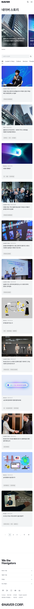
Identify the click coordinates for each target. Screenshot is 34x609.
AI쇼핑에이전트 (9, 408)
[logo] (6, 2)
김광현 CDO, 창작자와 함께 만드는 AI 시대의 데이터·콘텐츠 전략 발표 (16, 285)
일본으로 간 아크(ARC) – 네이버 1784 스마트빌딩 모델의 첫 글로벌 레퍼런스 (14, 40)
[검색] (30, 56)
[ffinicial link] (19, 590)
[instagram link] (11, 590)
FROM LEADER (7, 253)
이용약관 (15, 597)
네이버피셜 (12, 176)
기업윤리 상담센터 (23, 595)
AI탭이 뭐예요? (7, 168)
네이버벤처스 (6, 485)
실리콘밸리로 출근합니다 (9, 477)
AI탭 (7, 176)
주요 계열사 (4, 583)
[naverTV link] (7, 590)
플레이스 (16, 524)
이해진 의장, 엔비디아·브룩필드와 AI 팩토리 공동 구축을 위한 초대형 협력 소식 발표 (16, 92)
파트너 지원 (4, 570)
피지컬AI (14, 44)
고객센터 (15, 595)
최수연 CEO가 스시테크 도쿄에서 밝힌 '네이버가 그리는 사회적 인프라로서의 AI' (16, 362)
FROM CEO (6, 369)
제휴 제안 (9, 595)
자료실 (3, 579)
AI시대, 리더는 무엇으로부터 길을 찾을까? (13, 516)
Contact (3, 595)
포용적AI (14, 331)
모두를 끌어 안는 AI (8, 323)
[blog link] (3, 590)
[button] (2, 61)
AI (31, 44)
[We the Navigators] (9, 562)
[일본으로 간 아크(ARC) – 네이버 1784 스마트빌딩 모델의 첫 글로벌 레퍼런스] (15, 30)
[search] (27, 1)
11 (24, 534)
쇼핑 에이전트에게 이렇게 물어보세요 (12, 400)
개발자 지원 (4, 575)
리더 (12, 524)
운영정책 (21, 597)
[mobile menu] (31, 1)
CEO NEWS (6, 446)
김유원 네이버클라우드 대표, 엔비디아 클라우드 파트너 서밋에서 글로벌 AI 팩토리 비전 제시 (16, 247)
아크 (10, 44)
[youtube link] (15, 590)
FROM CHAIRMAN (8, 99)
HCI (4, 331)
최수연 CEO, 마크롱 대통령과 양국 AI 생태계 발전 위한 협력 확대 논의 (16, 440)
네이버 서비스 (6, 524)
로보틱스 (5, 44)
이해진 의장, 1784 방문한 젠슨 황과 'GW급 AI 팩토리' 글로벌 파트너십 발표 (16, 208)
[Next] (28, 534)
